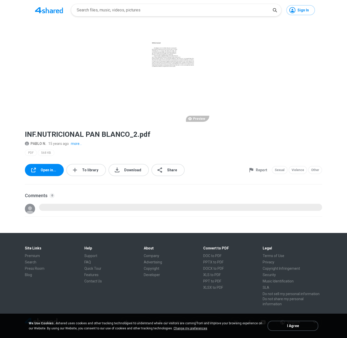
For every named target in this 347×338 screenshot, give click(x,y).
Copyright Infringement (281, 268)
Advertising (153, 262)
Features (91, 275)
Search (30, 262)
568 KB (46, 153)
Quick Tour (92, 268)
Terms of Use (273, 256)
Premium (32, 256)
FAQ (87, 262)
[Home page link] (49, 10)
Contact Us (93, 281)
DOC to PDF (212, 256)
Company (151, 256)
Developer (152, 275)
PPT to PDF (212, 281)
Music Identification (278, 281)
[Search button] (275, 10)
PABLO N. (38, 144)
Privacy (268, 262)
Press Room (34, 268)
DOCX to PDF (213, 268)
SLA (266, 287)
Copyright (151, 268)
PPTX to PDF (213, 262)
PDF (31, 153)
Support (90, 256)
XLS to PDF (212, 275)
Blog (28, 275)
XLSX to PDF (213, 287)
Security (269, 275)
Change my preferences (190, 328)
